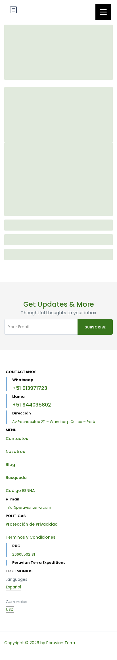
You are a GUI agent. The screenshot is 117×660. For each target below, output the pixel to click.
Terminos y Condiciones (30, 537)
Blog (10, 464)
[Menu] (103, 12)
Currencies (16, 602)
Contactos (17, 438)
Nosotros (15, 451)
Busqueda (16, 477)
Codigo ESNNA (20, 490)
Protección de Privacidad (32, 524)
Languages (16, 579)
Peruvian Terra (60, 643)
